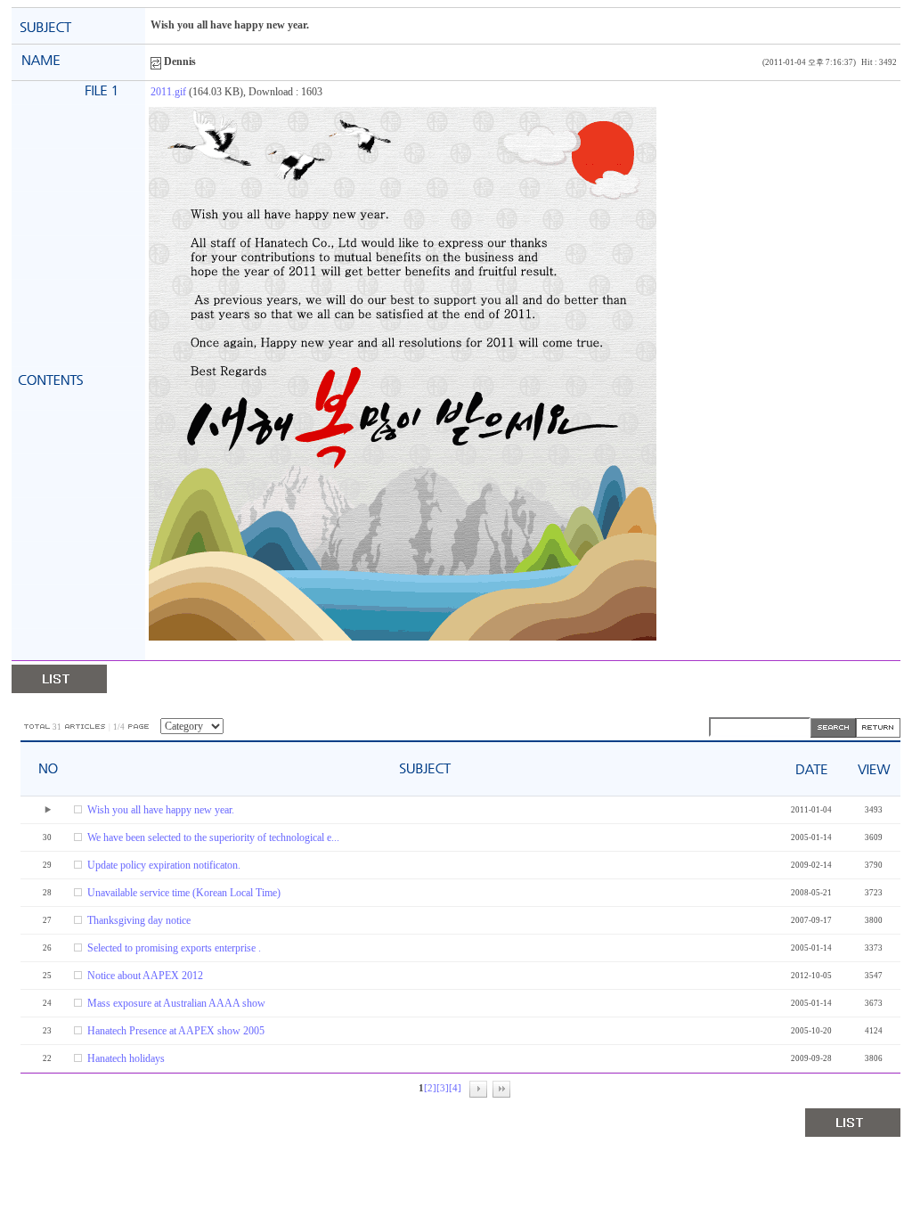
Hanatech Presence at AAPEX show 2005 (176, 1031)
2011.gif (168, 92)
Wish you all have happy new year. (160, 810)
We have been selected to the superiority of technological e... (213, 837)
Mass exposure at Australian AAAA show (176, 1003)
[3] (442, 1088)
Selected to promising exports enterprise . (174, 948)
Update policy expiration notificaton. (163, 865)
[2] (430, 1088)
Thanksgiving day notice (139, 920)
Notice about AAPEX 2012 (145, 975)
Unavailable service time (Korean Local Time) (184, 892)
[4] (455, 1088)
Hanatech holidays (126, 1058)
